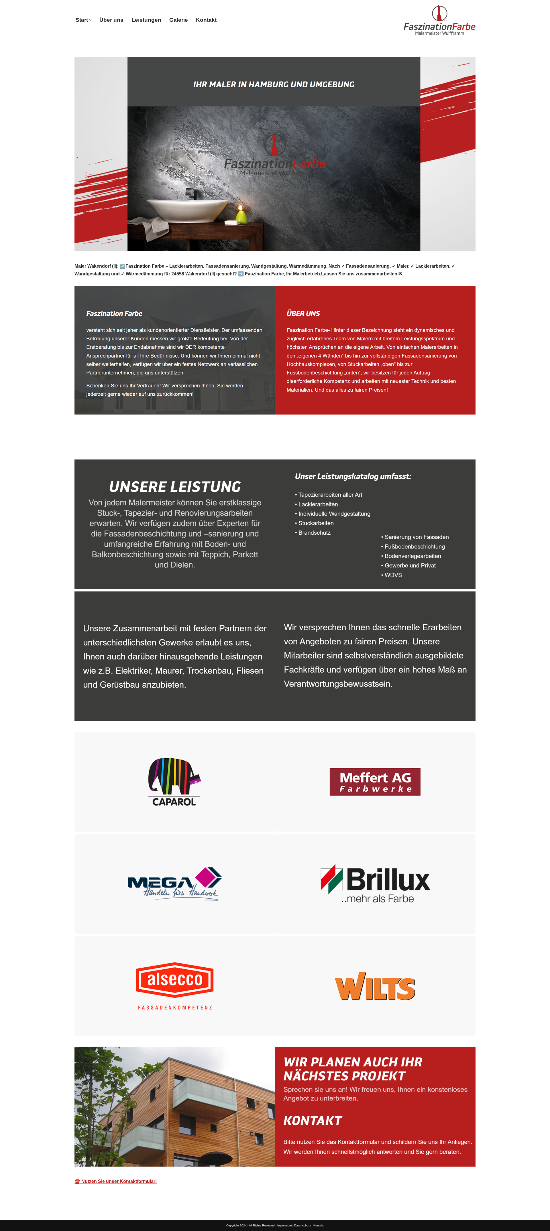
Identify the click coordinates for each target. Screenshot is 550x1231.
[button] (90, 20)
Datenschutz (302, 1225)
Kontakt (206, 20)
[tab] (97, 446)
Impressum (284, 1225)
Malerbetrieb (97, 446)
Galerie (178, 20)
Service (140, 446)
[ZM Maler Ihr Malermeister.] (440, 20)
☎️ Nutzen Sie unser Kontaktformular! (115, 1181)
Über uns (111, 20)
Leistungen (146, 20)
